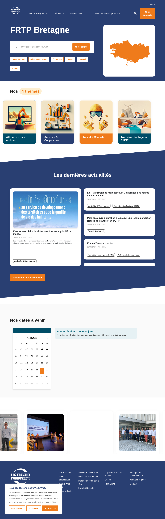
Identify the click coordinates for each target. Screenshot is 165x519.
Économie (57, 59)
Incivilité (82, 59)
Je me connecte (147, 13)
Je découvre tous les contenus (27, 278)
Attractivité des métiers (88, 477)
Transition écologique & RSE (126, 206)
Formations (110, 484)
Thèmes (57, 13)
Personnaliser (17, 508)
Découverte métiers (38, 59)
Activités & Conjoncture (24, 261)
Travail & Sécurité (96, 231)
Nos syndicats (65, 491)
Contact (152, 5)
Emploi (70, 59)
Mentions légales (138, 480)
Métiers (108, 480)
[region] (33, 499)
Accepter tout (50, 508)
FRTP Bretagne (36, 13)
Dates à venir (76, 13)
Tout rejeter (33, 508)
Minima (15, 68)
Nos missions (65, 472)
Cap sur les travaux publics (105, 13)
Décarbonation (18, 59)
